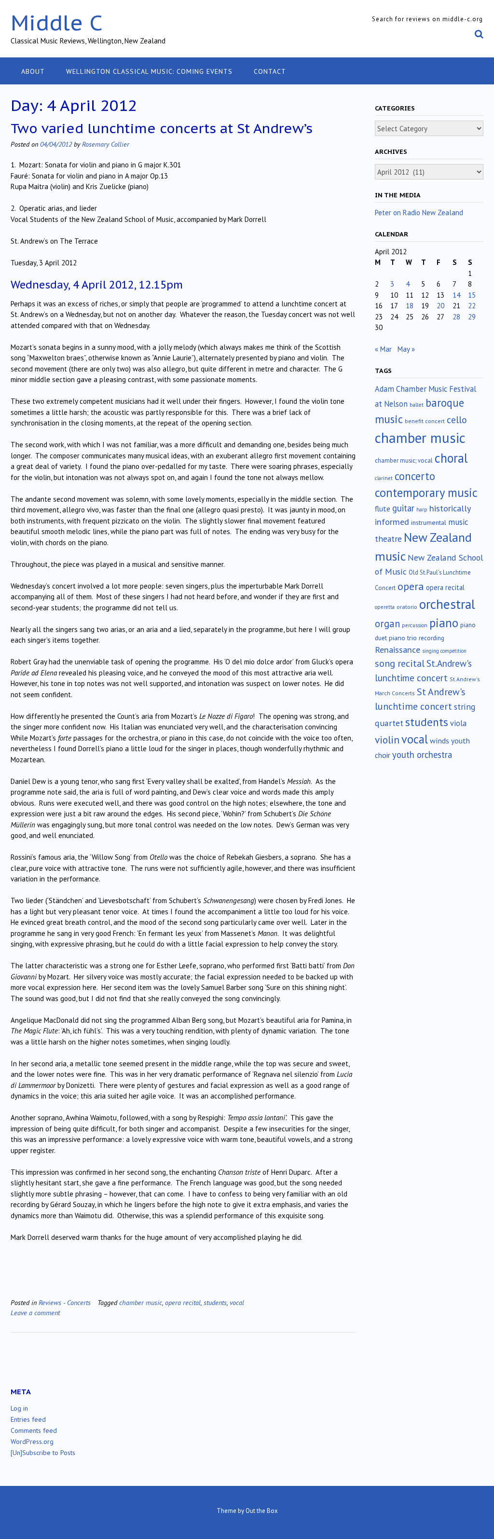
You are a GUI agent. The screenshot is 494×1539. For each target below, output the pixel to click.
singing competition (444, 650)
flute (382, 508)
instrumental (428, 522)
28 (456, 316)
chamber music (140, 1302)
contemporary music (426, 492)
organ (387, 623)
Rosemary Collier (105, 144)
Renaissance (397, 649)
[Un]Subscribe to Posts (43, 1452)
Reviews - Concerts (65, 1302)
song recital (400, 663)
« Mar (383, 349)
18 (409, 305)
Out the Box (262, 1511)
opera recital (183, 1302)
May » (406, 349)
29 (472, 316)
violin (387, 739)
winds (439, 740)
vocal (237, 1302)
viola (458, 723)
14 (456, 295)
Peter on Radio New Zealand (419, 212)
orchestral (447, 604)
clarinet (384, 478)
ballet (417, 404)
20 (440, 305)
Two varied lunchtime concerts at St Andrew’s (162, 128)
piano (443, 623)
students (215, 1302)
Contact (270, 71)
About (33, 71)
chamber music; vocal (404, 460)
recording (431, 637)
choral (451, 458)
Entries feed (28, 1419)
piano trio (403, 637)
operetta (385, 607)
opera (411, 586)
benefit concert (425, 421)
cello (457, 419)
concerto (415, 476)
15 (472, 295)
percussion (414, 625)
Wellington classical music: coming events (149, 71)
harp (421, 509)
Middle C (57, 22)
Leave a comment (35, 1312)
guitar (403, 508)
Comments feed (34, 1430)
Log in (19, 1408)
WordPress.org (32, 1441)
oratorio (407, 606)
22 (472, 305)
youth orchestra (422, 754)
